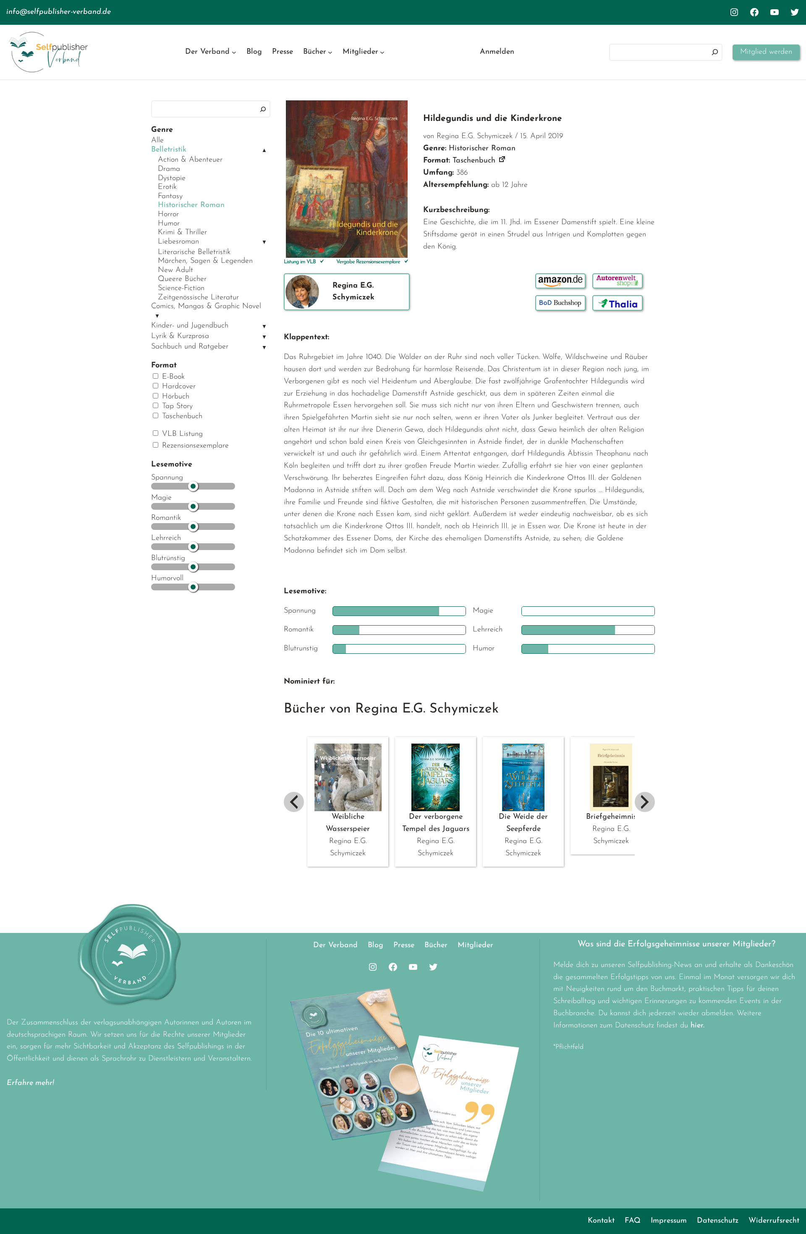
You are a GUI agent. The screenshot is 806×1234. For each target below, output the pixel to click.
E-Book (172, 377)
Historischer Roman (191, 205)
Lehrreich (166, 538)
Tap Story (176, 406)
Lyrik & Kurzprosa (180, 336)
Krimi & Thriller (182, 232)
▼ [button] (264, 242)
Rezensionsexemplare (194, 446)
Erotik (167, 187)
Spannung (167, 477)
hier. (697, 1026)
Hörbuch (174, 397)
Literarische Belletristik (194, 252)
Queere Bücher (182, 279)
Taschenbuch (181, 416)
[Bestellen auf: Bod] (560, 303)
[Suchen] (715, 52)
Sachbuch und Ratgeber (189, 347)
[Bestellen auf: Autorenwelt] (617, 281)
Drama (169, 169)
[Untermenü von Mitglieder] (382, 52)
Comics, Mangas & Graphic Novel (206, 306)
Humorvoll (167, 578)
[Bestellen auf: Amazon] (560, 281)
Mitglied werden (766, 52)
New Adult (175, 270)
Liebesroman (178, 242)
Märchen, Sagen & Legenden (205, 261)
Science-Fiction (181, 288)
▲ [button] (264, 150)
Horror (168, 214)
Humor (169, 224)
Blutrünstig (168, 558)
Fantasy (170, 196)
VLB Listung (181, 434)
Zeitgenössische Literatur (198, 297)
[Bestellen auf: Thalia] (617, 303)
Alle (157, 140)
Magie (161, 498)
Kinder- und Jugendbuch (189, 326)
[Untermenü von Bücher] (330, 52)
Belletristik (168, 150)
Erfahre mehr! (30, 1083)
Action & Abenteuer (190, 160)
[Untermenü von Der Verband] (234, 52)
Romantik (166, 518)
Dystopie (172, 178)
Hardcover (178, 386)
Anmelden (497, 52)
